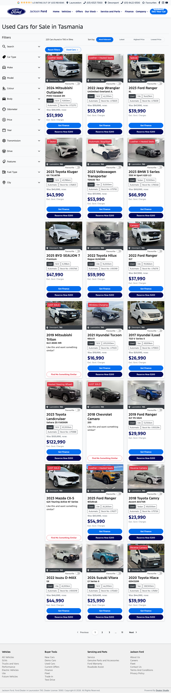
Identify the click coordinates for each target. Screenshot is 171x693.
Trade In (49, 676)
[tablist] (130, 39)
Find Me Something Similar (64, 374)
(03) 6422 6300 (132, 2)
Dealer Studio (162, 690)
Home (56, 11)
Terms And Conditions (141, 670)
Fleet (47, 673)
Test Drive (50, 679)
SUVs (4, 660)
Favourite (69, 83)
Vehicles (66, 11)
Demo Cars (50, 660)
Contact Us (135, 666)
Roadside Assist (96, 666)
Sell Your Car (159, 11)
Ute (4, 673)
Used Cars (50, 663)
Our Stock (90, 11)
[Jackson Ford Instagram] (163, 2)
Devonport (113, 2)
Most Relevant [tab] (105, 39)
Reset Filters (54, 49)
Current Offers (52, 666)
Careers (134, 660)
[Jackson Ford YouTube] (167, 2)
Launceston (75, 2)
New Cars (50, 657)
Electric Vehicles (10, 670)
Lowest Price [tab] (156, 39)
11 (122, 632)
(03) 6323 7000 (94, 2)
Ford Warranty (95, 663)
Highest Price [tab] (139, 39)
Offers (79, 11)
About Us (135, 657)
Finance (129, 11)
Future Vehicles (10, 676)
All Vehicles (8, 657)
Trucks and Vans (10, 663)
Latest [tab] (121, 39)
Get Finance (63, 125)
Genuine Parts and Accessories (103, 660)
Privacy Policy (137, 673)
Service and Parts (110, 11)
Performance (8, 666)
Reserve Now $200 (64, 131)
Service (91, 657)
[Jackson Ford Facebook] (160, 2)
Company (141, 11)
